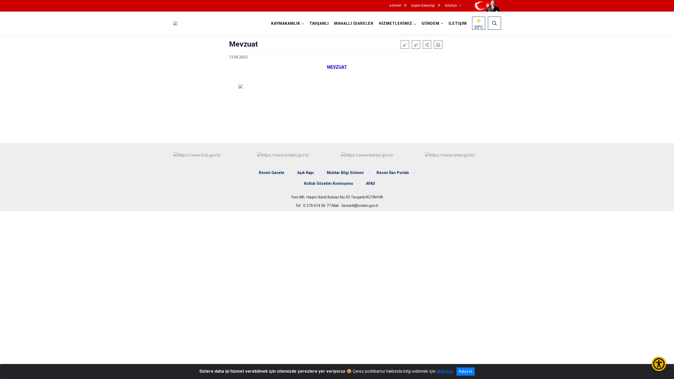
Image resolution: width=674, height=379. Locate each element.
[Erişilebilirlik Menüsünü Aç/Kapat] (659, 364)
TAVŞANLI (319, 23)
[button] (427, 44)
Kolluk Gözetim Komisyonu (328, 183)
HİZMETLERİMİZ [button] (395, 23)
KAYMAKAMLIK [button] (285, 23)
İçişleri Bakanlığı (423, 5)
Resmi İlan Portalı (392, 173)
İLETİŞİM (458, 23)
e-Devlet (395, 5)
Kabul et (465, 371)
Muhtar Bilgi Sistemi (345, 173)
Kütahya (451, 5)
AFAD (370, 183)
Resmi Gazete (271, 173)
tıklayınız (445, 371)
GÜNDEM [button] (430, 23)
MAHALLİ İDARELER (354, 23)
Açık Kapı (305, 173)
